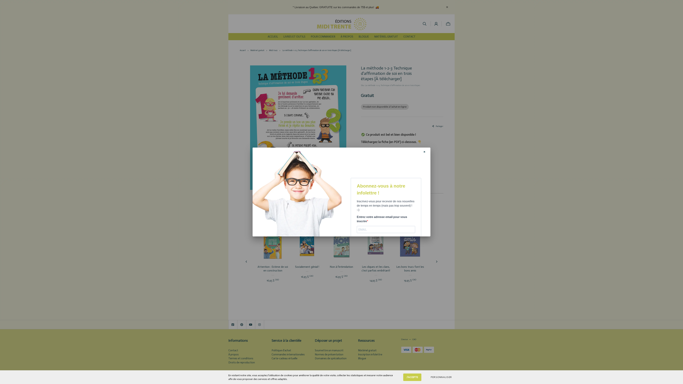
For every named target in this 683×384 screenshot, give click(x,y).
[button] (441, 377)
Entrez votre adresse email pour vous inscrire (382, 219)
